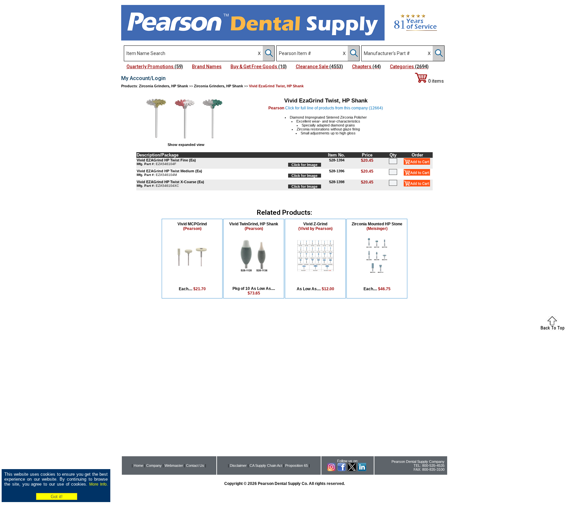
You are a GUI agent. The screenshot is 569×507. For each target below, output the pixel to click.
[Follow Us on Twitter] (352, 470)
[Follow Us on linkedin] (362, 470)
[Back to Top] (552, 329)
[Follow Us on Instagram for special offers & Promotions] (331, 470)
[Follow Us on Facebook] (342, 470)
